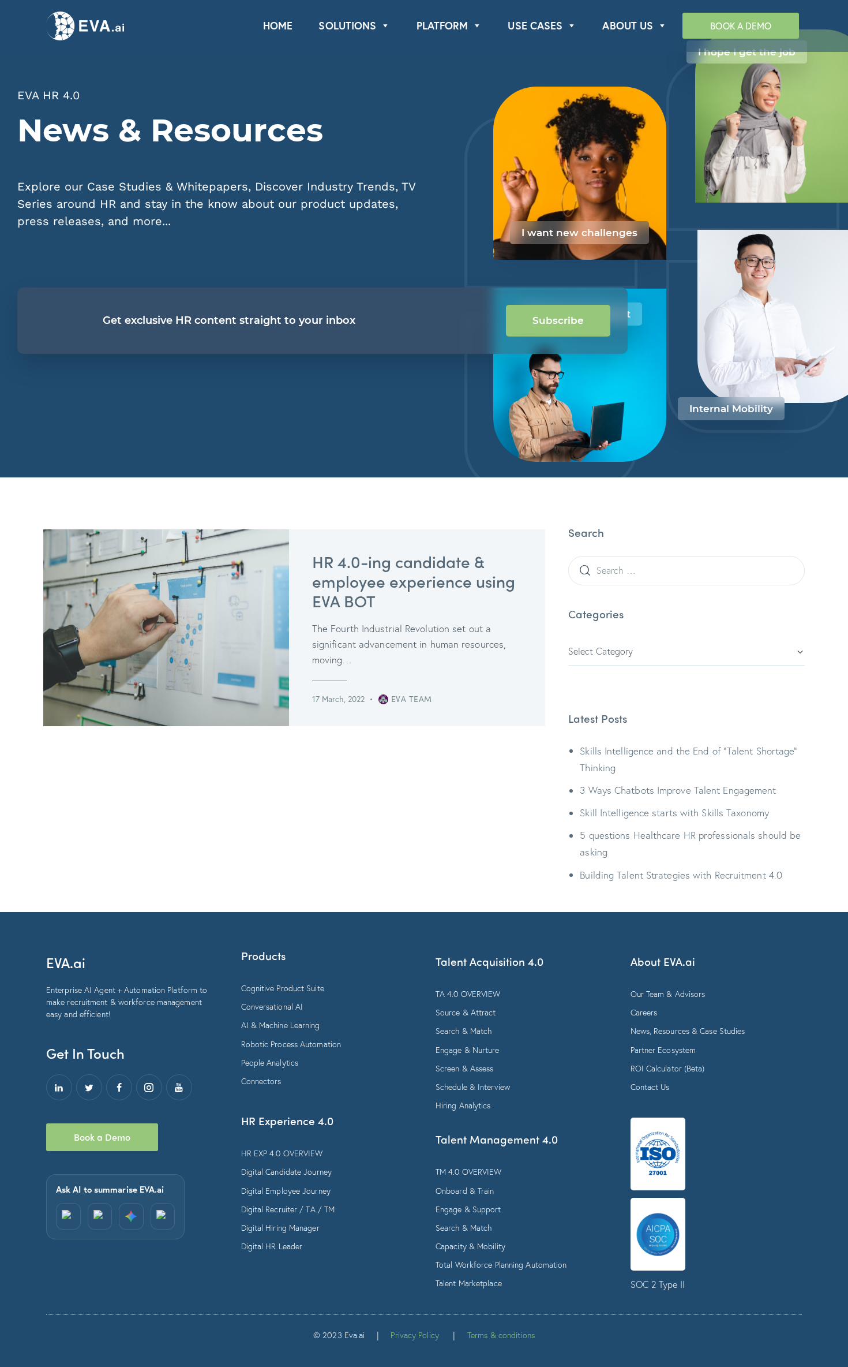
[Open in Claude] (163, 1216)
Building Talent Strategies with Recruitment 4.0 (681, 875)
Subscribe (558, 320)
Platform (442, 25)
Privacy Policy (414, 1334)
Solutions (347, 25)
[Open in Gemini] (131, 1216)
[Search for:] (686, 570)
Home (277, 25)
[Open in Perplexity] (100, 1216)
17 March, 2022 (338, 698)
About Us (627, 25)
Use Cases (535, 25)
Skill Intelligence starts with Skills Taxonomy (674, 812)
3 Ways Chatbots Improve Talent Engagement (678, 790)
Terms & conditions (501, 1334)
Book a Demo (740, 26)
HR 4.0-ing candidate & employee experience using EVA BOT (413, 580)
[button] (385, 26)
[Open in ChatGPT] (68, 1216)
